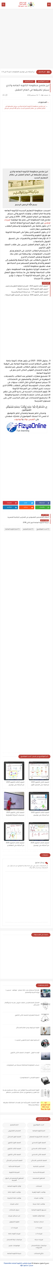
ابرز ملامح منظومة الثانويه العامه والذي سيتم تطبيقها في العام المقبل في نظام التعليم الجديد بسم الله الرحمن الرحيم (25, 107)
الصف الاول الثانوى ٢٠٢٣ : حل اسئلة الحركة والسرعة (29, 292)
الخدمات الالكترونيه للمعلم (38, 1137)
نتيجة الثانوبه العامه (14, 1254)
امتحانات (39, 1186)
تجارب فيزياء (14, 1204)
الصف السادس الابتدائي (14, 1161)
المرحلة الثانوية (14, 1172)
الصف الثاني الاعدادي (39, 1155)
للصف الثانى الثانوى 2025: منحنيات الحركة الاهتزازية (15, 814)
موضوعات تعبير (14, 1246)
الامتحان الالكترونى (14, 1131)
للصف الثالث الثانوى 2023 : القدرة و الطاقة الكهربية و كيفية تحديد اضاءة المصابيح (26, 286)
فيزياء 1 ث (38, 1228)
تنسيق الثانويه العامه (38, 1210)
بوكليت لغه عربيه (39, 1204)
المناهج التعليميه (39, 1178)
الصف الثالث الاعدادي (39, 1149)
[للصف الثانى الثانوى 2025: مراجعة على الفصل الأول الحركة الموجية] (39, 771)
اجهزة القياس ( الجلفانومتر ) (29, 1078)
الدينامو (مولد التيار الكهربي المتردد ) (27, 1040)
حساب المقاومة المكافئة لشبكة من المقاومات (23, 1065)
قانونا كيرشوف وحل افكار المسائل (27, 1028)
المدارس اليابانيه (38, 1166)
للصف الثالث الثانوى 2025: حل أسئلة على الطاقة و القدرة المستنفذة (14, 844)
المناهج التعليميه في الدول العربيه (14, 1179)
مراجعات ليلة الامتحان (14, 1240)
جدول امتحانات (14, 1210)
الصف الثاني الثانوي (14, 1155)
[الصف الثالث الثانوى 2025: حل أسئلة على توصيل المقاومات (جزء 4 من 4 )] (14, 771)
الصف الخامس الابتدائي (39, 1161)
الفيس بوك (29, 419)
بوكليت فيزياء (38, 1198)
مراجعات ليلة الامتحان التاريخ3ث (38, 1247)
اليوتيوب (18, 419)
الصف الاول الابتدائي (14, 1137)
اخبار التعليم (29, 81)
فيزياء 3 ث (38, 1234)
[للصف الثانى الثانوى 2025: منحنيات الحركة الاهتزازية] (14, 801)
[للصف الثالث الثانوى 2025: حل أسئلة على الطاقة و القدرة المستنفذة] (14, 831)
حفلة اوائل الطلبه (39, 1216)
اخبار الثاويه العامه (11, 529)
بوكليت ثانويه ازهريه (38, 1192)
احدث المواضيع (43, 81)
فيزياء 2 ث (14, 1228)
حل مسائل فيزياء (14, 1216)
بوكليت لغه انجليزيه (14, 1198)
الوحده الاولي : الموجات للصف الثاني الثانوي (24, 1053)
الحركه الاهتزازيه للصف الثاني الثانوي (27, 1015)
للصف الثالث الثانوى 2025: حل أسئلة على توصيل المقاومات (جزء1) (39, 844)
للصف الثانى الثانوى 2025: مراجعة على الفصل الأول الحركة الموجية (26, 295)
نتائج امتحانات (39, 1254)
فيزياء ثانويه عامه (14, 1234)
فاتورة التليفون (14, 1222)
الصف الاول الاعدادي (39, 1143)
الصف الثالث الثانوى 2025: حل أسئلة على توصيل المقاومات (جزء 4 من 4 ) (15, 784)
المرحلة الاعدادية (38, 1172)
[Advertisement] (26, 39)
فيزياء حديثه (39, 1240)
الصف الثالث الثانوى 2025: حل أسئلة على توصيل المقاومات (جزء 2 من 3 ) (40, 814)
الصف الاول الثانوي (14, 1143)
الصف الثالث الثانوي (14, 1149)
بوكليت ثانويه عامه (14, 1192)
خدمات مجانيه (39, 1222)
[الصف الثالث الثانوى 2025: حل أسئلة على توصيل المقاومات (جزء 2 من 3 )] (39, 801)
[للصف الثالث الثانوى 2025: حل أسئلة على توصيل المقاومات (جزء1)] (39, 831)
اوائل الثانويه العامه (14, 1186)
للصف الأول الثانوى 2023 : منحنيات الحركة (33, 289)
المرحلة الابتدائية (14, 1166)
